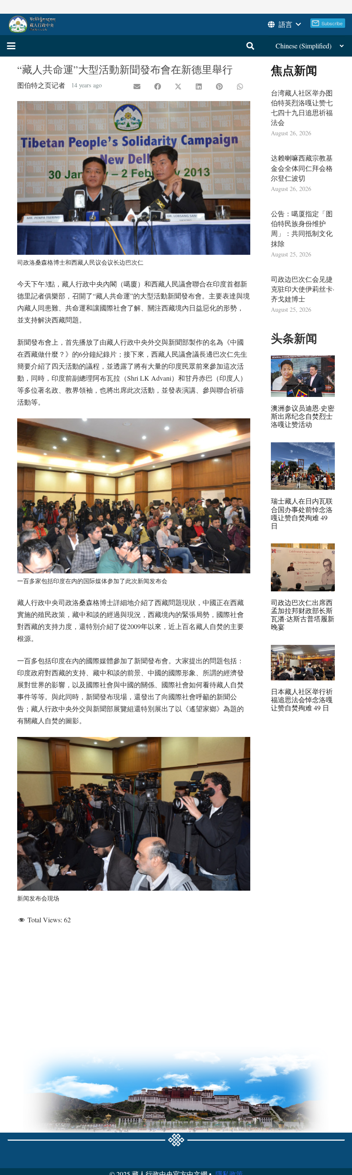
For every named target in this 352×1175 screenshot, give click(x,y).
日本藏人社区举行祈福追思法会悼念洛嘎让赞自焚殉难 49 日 (302, 699)
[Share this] (157, 86)
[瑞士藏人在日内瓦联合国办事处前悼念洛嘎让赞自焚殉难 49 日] (303, 466)
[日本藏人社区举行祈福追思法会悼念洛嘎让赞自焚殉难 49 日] (303, 662)
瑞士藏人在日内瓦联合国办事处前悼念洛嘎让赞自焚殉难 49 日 (302, 513)
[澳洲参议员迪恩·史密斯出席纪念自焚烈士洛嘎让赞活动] (303, 376)
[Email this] (137, 86)
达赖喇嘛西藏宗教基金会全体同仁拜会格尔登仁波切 (302, 167)
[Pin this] (219, 86)
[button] (283, 24)
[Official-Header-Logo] (32, 24)
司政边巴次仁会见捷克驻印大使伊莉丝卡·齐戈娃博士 (302, 288)
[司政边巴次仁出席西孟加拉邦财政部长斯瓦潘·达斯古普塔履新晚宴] (303, 567)
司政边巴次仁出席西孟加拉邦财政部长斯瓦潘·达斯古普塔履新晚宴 (302, 615)
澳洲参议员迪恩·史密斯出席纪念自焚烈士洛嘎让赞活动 (302, 416)
